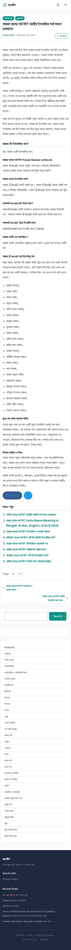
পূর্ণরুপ (7, 741)
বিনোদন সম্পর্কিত (11, 779)
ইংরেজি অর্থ (9, 685)
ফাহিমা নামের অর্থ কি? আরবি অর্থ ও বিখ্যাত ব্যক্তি (28, 561)
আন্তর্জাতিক (9, 666)
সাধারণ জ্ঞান (9, 810)
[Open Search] (58, 5)
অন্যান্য (8, 653)
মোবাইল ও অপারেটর (12, 791)
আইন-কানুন (9, 659)
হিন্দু (6, 823)
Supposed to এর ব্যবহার (14, 900)
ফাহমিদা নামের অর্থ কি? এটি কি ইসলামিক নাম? (27, 555)
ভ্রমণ (7, 785)
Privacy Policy (10, 879)
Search (58, 616)
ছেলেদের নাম (8, 18)
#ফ (20, 574)
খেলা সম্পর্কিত (10, 722)
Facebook (12, 495)
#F (13, 574)
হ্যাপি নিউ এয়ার (11, 835)
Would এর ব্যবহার (10, 905)
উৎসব (7, 710)
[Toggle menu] (65, 5)
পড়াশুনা (7, 747)
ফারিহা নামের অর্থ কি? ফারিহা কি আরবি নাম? (26, 549)
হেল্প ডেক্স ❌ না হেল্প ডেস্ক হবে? (15, 894)
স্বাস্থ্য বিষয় (9, 817)
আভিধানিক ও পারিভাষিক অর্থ (15, 672)
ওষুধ (6, 716)
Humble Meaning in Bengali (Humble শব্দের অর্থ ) (27, 921)
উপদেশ (7, 703)
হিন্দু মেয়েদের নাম (11, 829)
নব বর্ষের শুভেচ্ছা (11, 729)
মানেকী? (29, 935)
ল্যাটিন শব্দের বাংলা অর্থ (13, 798)
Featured (10, 647)
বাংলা (6, 754)
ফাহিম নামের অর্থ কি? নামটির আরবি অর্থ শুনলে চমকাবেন (31, 514)
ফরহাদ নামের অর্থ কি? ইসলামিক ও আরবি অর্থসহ (28, 531)
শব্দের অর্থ (8, 804)
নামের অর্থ (20, 18)
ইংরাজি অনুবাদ (10, 678)
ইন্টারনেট (8, 691)
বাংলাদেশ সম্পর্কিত (11, 773)
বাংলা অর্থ (8, 760)
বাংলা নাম (8, 766)
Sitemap (44, 939)
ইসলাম (7, 697)
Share (63, 36)
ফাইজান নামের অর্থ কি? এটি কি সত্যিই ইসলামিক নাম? (30, 537)
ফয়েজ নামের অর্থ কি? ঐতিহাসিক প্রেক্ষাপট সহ (27, 543)
